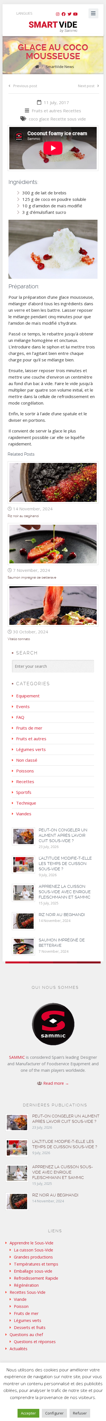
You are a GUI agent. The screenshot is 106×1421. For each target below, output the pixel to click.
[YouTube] (75, 14)
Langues (24, 13)
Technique (26, 803)
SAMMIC (17, 1057)
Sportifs (23, 792)
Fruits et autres (47, 110)
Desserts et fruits (30, 1327)
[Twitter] (69, 14)
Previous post (25, 85)
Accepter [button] (28, 1413)
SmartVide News (60, 66)
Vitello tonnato (19, 639)
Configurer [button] (54, 1413)
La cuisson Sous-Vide (33, 1250)
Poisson (21, 1306)
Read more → (56, 1083)
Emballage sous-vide (33, 1271)
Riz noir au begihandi (23, 516)
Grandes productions (33, 1257)
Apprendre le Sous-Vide (31, 1243)
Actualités (18, 1348)
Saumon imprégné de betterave (32, 577)
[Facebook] (63, 14)
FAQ (20, 717)
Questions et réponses (35, 1341)
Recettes (72, 110)
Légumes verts (31, 749)
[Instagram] (57, 14)
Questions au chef (26, 1334)
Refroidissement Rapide (36, 1278)
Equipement (28, 696)
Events (23, 706)
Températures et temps (36, 1264)
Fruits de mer (29, 728)
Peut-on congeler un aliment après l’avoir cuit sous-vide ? (63, 835)
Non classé (26, 760)
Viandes (23, 813)
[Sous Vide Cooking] (53, 27)
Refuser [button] (80, 1413)
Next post (86, 85)
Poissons (25, 771)
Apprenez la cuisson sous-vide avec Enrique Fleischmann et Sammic (65, 891)
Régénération (26, 1285)
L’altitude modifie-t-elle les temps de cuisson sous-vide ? (65, 863)
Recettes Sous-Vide (28, 1292)
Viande (20, 1299)
